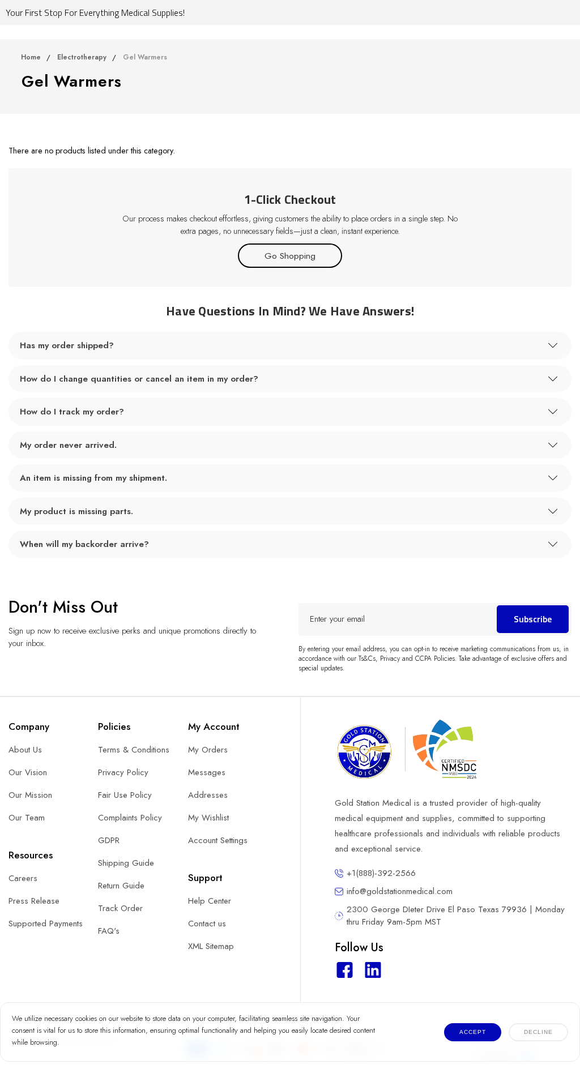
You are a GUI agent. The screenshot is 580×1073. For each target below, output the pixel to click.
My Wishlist (208, 817)
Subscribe (533, 619)
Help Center (209, 901)
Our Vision (27, 772)
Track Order (120, 908)
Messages (206, 772)
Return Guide (121, 885)
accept (472, 1032)
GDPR (109, 840)
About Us (25, 749)
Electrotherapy (81, 57)
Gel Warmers (145, 57)
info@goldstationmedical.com (400, 891)
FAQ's (109, 931)
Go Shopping (290, 255)
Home (31, 57)
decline (538, 1032)
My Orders (208, 749)
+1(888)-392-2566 (381, 873)
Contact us (207, 923)
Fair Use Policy (125, 795)
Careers (22, 878)
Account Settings (218, 840)
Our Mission (30, 795)
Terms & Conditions (133, 749)
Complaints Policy (130, 817)
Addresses (208, 795)
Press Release (33, 901)
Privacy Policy (123, 772)
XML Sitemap (211, 946)
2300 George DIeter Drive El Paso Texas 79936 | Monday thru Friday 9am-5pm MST (456, 915)
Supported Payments (45, 923)
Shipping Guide (126, 863)
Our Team (26, 817)
